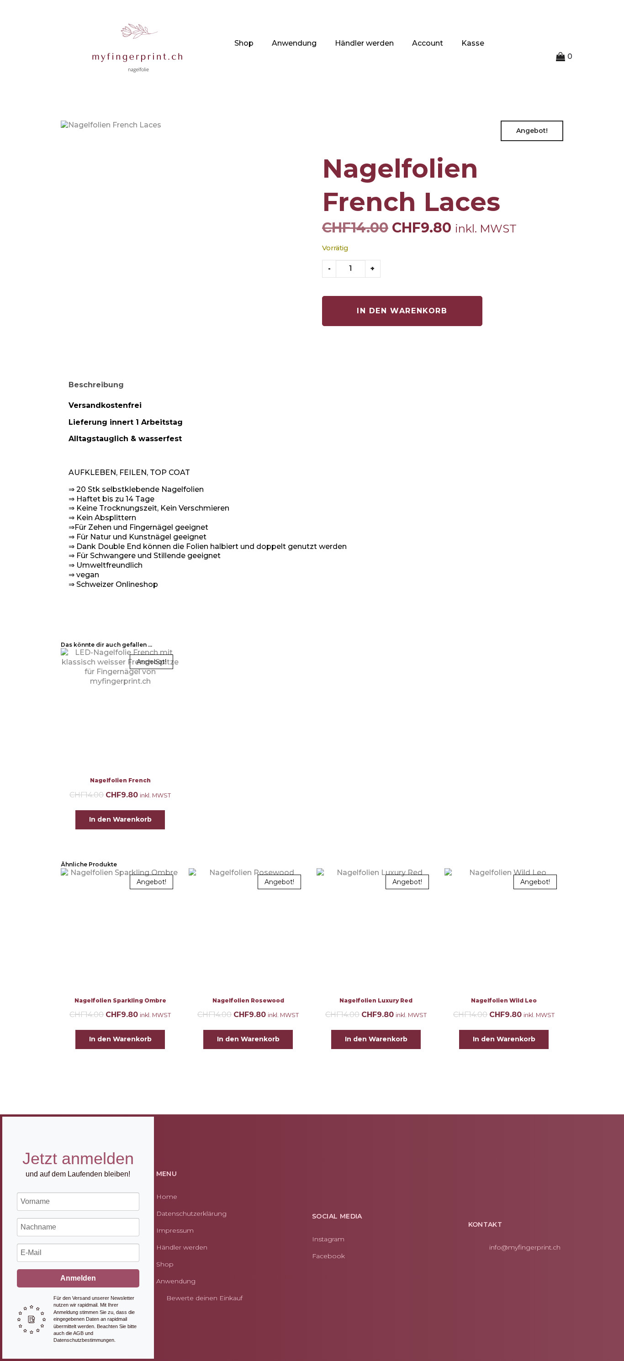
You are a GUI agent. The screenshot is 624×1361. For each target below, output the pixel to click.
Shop (244, 43)
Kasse (472, 43)
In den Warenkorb (402, 310)
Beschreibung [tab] (96, 384)
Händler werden (364, 43)
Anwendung (294, 43)
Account (427, 43)
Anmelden (78, 1278)
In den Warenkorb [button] (120, 819)
